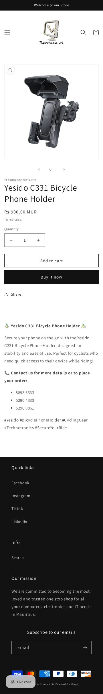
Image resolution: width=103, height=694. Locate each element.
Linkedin (19, 521)
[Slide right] (64, 169)
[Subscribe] (85, 647)
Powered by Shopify (68, 683)
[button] (7, 32)
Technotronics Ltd (44, 683)
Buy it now (51, 277)
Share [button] (16, 294)
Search (17, 557)
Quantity (11, 229)
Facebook (20, 482)
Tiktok (17, 508)
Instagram (20, 495)
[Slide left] (39, 169)
